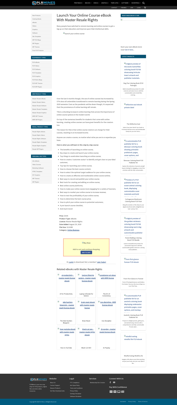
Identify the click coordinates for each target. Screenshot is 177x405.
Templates (114, 3)
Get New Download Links (57, 391)
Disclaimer (123, 401)
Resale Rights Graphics (39, 145)
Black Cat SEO (86, 348)
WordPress (135, 3)
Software (124, 3)
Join (131, 7)
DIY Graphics (36, 175)
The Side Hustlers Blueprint (66, 322)
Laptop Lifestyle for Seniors (86, 295)
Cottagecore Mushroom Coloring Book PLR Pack (133, 200)
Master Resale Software (39, 105)
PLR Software (36, 69)
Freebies (123, 7)
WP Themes (36, 47)
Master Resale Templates (39, 109)
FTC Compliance (74, 382)
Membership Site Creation (97, 382)
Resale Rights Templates (39, 142)
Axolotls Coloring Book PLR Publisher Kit (133, 316)
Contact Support (55, 385)
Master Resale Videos (38, 102)
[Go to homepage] (44, 3)
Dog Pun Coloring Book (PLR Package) (133, 84)
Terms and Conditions (76, 388)
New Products (36, 15)
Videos (95, 3)
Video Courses (36, 164)
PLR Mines (42, 402)
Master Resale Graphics (39, 112)
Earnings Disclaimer (75, 394)
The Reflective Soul (133, 124)
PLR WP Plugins (37, 87)
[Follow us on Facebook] (111, 383)
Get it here (129, 50)
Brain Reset (86, 321)
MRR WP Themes (37, 116)
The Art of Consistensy (106, 295)
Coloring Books (36, 19)
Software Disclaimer (75, 396)
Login (139, 7)
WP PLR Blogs (36, 40)
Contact (114, 7)
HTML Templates (37, 171)
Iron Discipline (106, 321)
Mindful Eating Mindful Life (133, 356)
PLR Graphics (36, 76)
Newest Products (55, 388)
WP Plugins (35, 43)
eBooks (87, 3)
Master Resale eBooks (39, 98)
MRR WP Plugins (37, 119)
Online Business (73, 230)
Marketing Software (38, 168)
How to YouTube (66, 348)
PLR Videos (35, 66)
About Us (52, 382)
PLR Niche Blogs (37, 80)
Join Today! (101, 262)
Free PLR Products (38, 50)
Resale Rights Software (39, 138)
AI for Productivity (66, 294)
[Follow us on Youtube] (115, 383)
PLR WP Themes (37, 83)
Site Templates (36, 36)
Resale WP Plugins (37, 149)
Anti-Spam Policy (75, 385)
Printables (78, 3)
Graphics (104, 3)
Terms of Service (143, 401)
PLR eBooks (36, 62)
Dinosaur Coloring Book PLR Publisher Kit (133, 161)
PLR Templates (36, 73)
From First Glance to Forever (133, 279)
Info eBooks (35, 161)
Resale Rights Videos (38, 135)
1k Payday (106, 348)
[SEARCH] (143, 3)
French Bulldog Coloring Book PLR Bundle (133, 239)
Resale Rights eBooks (38, 131)
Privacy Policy (74, 391)
